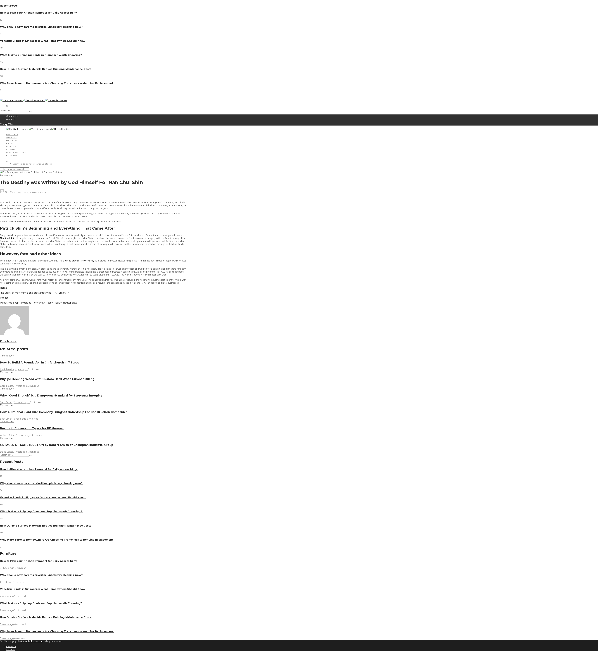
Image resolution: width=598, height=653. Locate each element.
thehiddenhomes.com (32, 641)
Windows (11, 137)
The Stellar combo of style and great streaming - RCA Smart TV (34, 292)
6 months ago (24, 435)
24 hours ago (7, 568)
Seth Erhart (6, 402)
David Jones (6, 451)
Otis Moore (11, 192)
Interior (4, 297)
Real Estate (12, 146)
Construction (7, 175)
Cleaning (11, 149)
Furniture (11, 140)
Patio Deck (12, 134)
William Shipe (7, 435)
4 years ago (24, 192)
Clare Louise (6, 386)
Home (3, 287)
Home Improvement (16, 152)
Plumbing (11, 155)
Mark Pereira (7, 369)
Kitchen (10, 143)
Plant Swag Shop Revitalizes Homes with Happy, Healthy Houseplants (38, 302)
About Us (10, 119)
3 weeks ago (7, 624)
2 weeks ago (7, 596)
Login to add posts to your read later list (32, 164)
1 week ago (6, 582)
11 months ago (22, 402)
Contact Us (11, 116)
